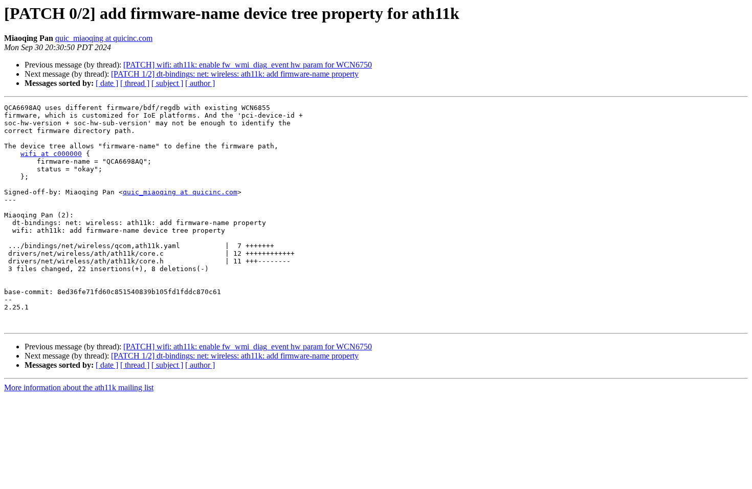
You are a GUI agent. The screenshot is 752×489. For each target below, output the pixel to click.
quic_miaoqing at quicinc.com (103, 38)
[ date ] (107, 83)
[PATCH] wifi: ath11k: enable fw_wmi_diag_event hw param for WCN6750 (247, 64)
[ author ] (200, 83)
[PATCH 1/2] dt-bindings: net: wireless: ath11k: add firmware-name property (235, 74)
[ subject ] (167, 83)
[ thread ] (134, 83)
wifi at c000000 (51, 154)
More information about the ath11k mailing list (78, 387)
